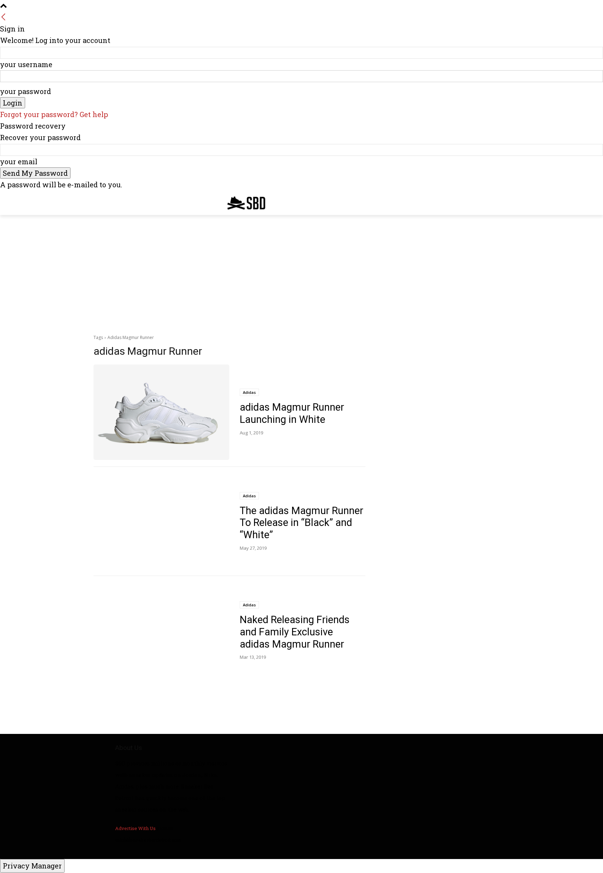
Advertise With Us (135, 828)
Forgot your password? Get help (54, 114)
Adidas (249, 392)
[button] (501, 201)
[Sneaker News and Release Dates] (241, 202)
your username (26, 64)
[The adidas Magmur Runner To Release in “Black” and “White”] (161, 521)
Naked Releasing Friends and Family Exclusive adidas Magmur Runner (295, 632)
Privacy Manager (32, 865)
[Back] (3, 17)
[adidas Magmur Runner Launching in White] (161, 412)
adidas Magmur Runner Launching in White (292, 413)
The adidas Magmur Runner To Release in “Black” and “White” (301, 523)
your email (18, 161)
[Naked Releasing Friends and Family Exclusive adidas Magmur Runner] (161, 630)
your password (25, 91)
